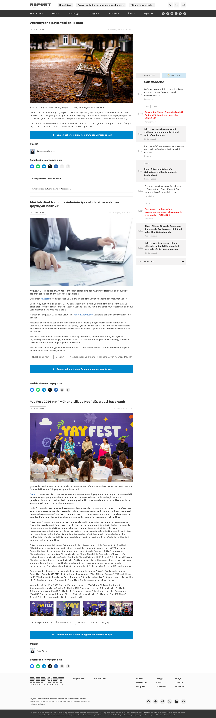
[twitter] (176, 13)
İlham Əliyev (65, 5)
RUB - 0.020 (150, 75)
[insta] (167, 13)
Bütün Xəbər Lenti (146, 261)
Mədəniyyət (161, 687)
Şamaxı (81, 622)
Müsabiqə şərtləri (40, 357)
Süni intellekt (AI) (100, 622)
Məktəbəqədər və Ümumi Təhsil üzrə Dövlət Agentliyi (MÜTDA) (101, 357)
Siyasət (139, 679)
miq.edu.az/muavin (83, 314)
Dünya (178, 679)
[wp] (38, 166)
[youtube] (184, 13)
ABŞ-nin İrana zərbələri (142, 5)
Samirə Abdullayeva (45, 151)
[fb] (163, 13)
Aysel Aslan (42, 651)
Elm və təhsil (38, 30)
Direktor (60, 357)
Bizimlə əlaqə (100, 679)
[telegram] (171, 13)
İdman (159, 683)
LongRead (141, 687)
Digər (147, 13)
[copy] (68, 166)
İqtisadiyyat (141, 683)
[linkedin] (180, 13)
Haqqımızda (78, 679)
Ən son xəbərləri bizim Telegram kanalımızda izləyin (84, 135)
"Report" (45, 299)
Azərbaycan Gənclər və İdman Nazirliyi (51, 622)
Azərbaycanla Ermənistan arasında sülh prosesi (101, 5)
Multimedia (180, 687)
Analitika (179, 683)
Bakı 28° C (176, 75)
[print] (62, 166)
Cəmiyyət (160, 679)
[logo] (41, 4)
